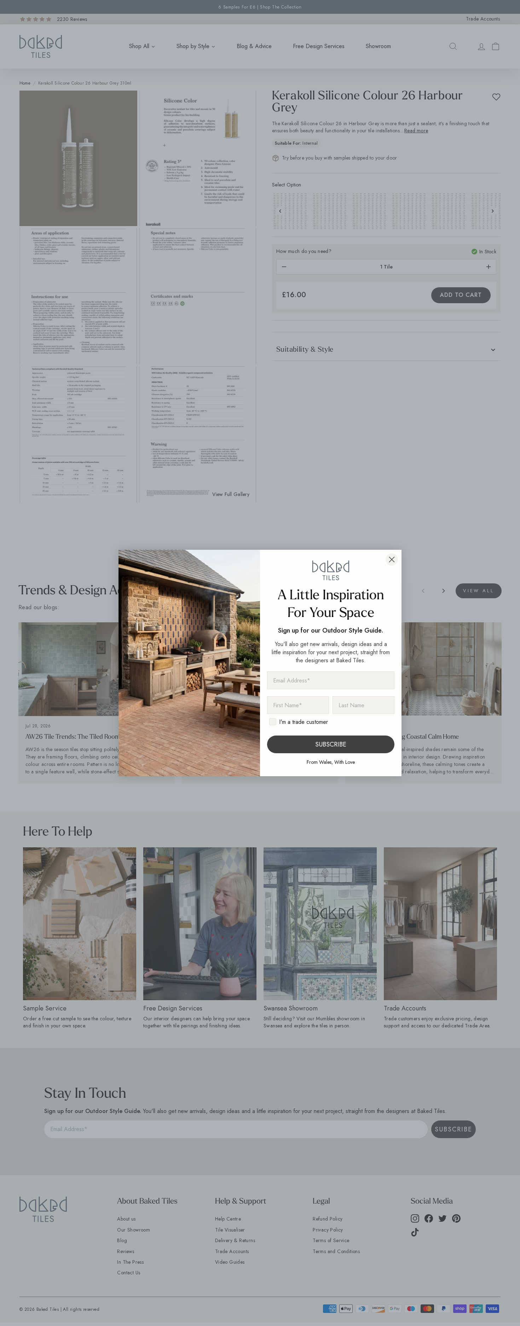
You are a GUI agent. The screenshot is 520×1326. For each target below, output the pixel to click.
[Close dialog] (392, 559)
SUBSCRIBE (330, 744)
